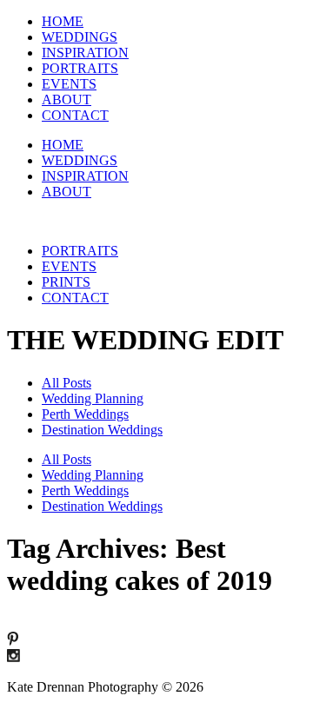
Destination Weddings (102, 429)
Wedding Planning (92, 398)
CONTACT (75, 115)
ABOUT (66, 99)
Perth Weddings (85, 414)
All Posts (66, 382)
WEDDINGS (79, 37)
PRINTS (66, 282)
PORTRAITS (80, 68)
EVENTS (69, 83)
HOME (62, 21)
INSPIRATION (85, 52)
